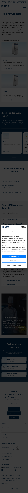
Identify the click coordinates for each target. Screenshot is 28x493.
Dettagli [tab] (11, 231)
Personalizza (13, 260)
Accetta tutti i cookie (14, 256)
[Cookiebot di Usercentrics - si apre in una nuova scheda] (20, 227)
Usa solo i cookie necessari (14, 265)
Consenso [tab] (4, 231)
